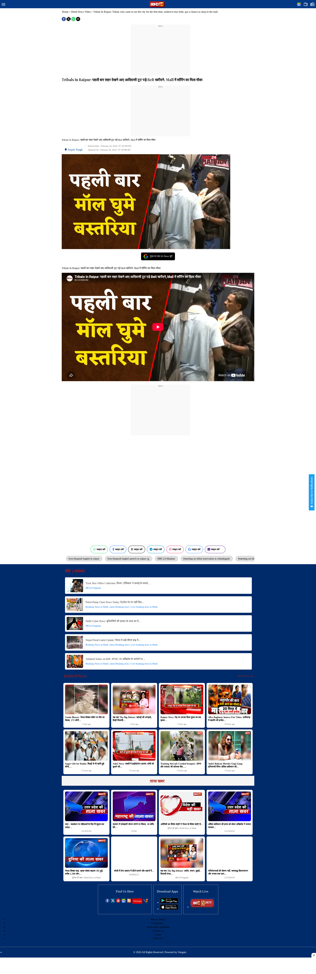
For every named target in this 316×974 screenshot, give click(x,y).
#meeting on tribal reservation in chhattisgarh (206, 558)
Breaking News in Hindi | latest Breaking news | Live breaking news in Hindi (122, 607)
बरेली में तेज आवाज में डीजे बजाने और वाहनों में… (134, 871)
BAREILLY (134, 875)
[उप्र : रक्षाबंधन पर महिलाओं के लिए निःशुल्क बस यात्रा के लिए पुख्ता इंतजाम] (86, 806)
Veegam (182, 952)
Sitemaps (137, 901)
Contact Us (158, 930)
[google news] (123, 902)
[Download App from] (169, 902)
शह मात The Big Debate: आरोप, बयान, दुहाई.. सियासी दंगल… (180, 872)
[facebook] (107, 902)
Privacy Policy (158, 919)
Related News (75, 675)
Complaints (157, 923)
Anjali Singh (75, 149)
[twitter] (113, 902)
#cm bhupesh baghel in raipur (84, 558)
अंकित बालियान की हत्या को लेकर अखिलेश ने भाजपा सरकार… (229, 825)
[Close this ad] (313, 955)
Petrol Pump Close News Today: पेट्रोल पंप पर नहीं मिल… (115, 602)
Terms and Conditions (158, 927)
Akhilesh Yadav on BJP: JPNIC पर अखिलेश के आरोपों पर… (115, 659)
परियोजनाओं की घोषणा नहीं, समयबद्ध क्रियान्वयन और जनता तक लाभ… (228, 872)
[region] (160, 48)
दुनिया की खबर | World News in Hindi (182, 828)
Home (65, 11)
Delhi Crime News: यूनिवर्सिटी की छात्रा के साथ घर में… (113, 621)
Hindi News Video (81, 11)
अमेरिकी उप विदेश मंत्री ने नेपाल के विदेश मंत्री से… (182, 824)
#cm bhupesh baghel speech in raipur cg (128, 558)
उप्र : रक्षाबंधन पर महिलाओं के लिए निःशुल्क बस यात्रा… (84, 825)
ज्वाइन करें (101, 549)
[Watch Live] (202, 906)
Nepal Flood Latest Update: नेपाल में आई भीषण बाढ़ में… (113, 640)
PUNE (134, 831)
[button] (3, 4)
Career (158, 934)
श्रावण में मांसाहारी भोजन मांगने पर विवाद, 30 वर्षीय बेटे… (133, 825)
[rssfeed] (129, 902)
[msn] (145, 902)
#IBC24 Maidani (166, 558)
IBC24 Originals (93, 588)
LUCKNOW (86, 831)
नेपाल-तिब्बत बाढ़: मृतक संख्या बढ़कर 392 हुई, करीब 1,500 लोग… (84, 872)
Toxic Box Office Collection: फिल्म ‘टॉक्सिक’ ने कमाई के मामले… (118, 583)
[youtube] (118, 902)
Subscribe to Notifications (311, 491)
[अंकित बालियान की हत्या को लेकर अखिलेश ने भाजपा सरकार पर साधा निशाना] (229, 806)
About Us (158, 938)
